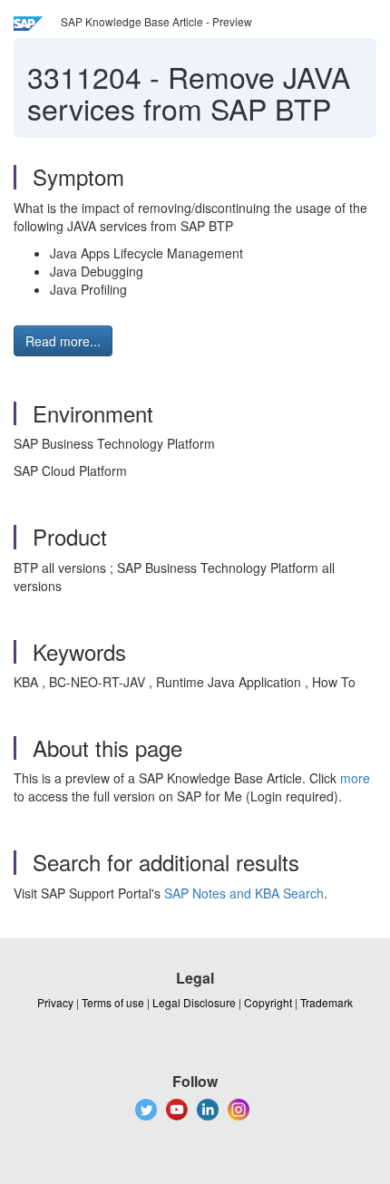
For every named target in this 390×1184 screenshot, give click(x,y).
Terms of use (113, 1002)
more (355, 778)
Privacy (55, 1002)
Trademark (326, 1002)
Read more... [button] (63, 341)
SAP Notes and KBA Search (244, 893)
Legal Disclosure (194, 1002)
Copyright (268, 1002)
